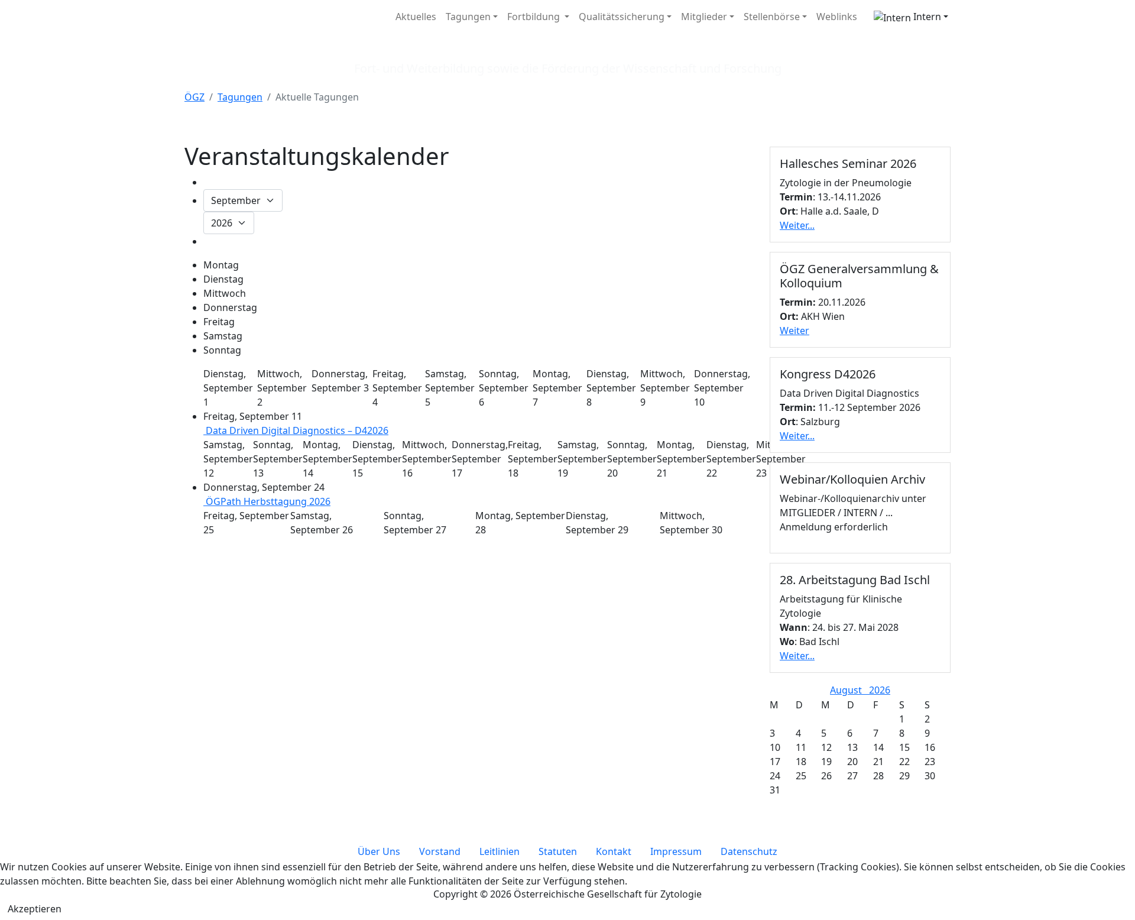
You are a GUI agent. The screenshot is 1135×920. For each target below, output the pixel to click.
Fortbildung (534, 16)
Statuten (558, 851)
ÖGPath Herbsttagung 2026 (266, 501)
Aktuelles (415, 16)
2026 (879, 690)
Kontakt (613, 851)
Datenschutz (749, 851)
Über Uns (379, 851)
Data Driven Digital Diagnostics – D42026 (295, 430)
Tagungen (468, 16)
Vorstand (440, 851)
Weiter (794, 330)
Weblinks (836, 16)
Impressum (676, 851)
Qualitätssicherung (621, 16)
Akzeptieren (34, 908)
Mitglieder (704, 16)
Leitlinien (499, 851)
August (849, 690)
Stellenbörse (772, 16)
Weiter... (797, 225)
